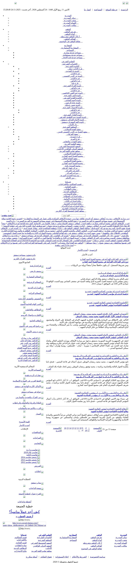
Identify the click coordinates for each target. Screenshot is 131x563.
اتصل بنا (87, 10)
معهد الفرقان (73, 134)
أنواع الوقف (70, 34)
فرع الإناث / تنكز (75, 69)
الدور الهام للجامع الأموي (30, 304)
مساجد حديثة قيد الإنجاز (73, 57)
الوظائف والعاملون (33, 310)
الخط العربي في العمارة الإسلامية (27, 381)
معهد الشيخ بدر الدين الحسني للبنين (73, 132)
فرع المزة (75, 139)
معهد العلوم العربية (73, 144)
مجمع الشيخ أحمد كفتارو (73, 156)
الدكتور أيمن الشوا (30, 345)
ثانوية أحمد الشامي (73, 100)
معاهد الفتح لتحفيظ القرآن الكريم (70, 211)
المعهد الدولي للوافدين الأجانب (70, 149)
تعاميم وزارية (32, 450)
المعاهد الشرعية (70, 127)
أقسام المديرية (71, 23)
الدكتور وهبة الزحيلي (29, 340)
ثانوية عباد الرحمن (73, 103)
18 (86, 430)
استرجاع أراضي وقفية (64, 245)
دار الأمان (73, 124)
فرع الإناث (76, 74)
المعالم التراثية (35, 293)
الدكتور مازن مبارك (29, 338)
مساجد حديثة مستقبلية (73, 55)
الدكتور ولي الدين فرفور (27, 358)
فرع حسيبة (75, 137)
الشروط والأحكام (79, 557)
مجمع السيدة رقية (73, 166)
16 (65, 428)
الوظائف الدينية (71, 191)
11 (78, 428)
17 (89, 430)
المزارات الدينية (34, 288)
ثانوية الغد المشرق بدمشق (73, 122)
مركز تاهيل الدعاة (70, 168)
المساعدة (98, 10)
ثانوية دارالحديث (73, 71)
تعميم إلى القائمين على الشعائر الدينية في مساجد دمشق (45, 236)
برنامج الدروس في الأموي (30, 326)
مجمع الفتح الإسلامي (73, 154)
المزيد (48, 268)
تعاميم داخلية (32, 455)
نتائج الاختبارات (70, 194)
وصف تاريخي (35, 271)
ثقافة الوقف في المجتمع (71, 41)
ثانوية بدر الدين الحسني (73, 76)
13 (73, 428)
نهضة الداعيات (35, 488)
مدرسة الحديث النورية (71, 175)
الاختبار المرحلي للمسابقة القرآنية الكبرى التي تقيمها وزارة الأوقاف (28, 243)
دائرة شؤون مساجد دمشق (24, 255)
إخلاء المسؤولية (62, 557)
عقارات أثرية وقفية (33, 375)
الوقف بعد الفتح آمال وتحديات (70, 243)
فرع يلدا (76, 83)
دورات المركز (73, 173)
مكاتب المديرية (71, 25)
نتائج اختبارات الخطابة (73, 196)
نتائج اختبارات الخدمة (73, 204)
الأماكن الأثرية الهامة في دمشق (28, 386)
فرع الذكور (76, 81)
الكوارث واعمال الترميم (31, 315)
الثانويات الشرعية (71, 64)
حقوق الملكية (46, 557)
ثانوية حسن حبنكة (73, 105)
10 (80, 428)
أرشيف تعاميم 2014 (29, 457)
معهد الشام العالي (70, 158)
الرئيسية (124, 10)
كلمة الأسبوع (24, 422)
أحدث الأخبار (24, 425)
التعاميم (37, 443)
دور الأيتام (70, 178)
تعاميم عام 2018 (31, 452)
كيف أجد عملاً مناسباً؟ (24, 512)
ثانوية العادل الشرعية (73, 115)
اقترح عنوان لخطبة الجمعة (30, 494)
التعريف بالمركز (73, 171)
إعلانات (38, 471)
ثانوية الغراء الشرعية (73, 86)
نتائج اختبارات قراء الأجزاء (73, 206)
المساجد (71, 50)
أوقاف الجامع (35, 321)
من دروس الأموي (33, 332)
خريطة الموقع (111, 10)
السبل (38, 414)
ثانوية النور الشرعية (73, 95)
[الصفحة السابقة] (85, 428)
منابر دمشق (36, 483)
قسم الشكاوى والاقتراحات (70, 184)
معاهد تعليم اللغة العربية (71, 151)
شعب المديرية (70, 20)
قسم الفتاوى (71, 187)
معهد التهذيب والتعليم (73, 141)
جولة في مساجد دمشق (31, 392)
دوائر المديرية (70, 18)
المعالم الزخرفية (34, 282)
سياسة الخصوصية (97, 557)
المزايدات (37, 438)
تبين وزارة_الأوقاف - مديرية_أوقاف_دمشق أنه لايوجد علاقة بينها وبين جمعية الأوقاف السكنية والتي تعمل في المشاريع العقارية (76, 219)
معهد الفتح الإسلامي (73, 129)
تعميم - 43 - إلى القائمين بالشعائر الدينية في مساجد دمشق (94, 236)
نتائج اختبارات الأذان (73, 201)
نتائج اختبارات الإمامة (73, 199)
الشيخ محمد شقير (30, 353)
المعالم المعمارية (34, 277)
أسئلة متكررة (31, 557)
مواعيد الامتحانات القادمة (73, 208)
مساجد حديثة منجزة (73, 53)
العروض (37, 466)
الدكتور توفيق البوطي (29, 350)
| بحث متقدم (6, 215)
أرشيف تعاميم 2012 (29, 462)
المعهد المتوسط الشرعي (70, 146)
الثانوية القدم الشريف (73, 98)
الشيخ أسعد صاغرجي (29, 355)
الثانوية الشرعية (73, 66)
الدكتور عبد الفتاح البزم (28, 360)
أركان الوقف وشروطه (71, 36)
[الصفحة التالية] (82, 430)
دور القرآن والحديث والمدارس (28, 397)
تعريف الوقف (70, 32)
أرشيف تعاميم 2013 (29, 460)
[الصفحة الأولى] (96, 431)
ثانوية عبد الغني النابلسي (73, 93)
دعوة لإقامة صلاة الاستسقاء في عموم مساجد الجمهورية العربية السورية (47, 221)
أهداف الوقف (70, 39)
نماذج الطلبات (70, 189)
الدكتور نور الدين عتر (29, 343)
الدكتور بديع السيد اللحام (27, 348)
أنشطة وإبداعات (24, 502)
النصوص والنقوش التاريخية (29, 299)
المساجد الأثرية (34, 370)
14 (70, 428)
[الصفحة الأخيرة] (55, 431)
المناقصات (36, 432)
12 (75, 428)
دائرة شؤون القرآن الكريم (24, 259)
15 (68, 428)
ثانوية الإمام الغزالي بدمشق (73, 120)
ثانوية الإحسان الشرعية (73, 107)
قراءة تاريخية (35, 266)
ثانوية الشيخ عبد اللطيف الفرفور (73, 117)
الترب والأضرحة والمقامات (29, 408)
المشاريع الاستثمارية (70, 48)
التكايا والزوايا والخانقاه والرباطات (27, 403)
